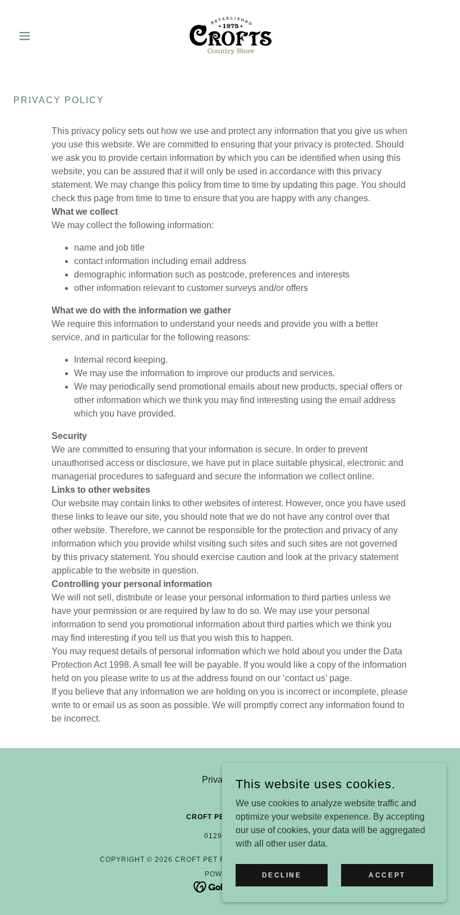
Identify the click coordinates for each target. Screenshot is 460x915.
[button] (46, 36)
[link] (230, 35)
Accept (387, 875)
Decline (282, 875)
